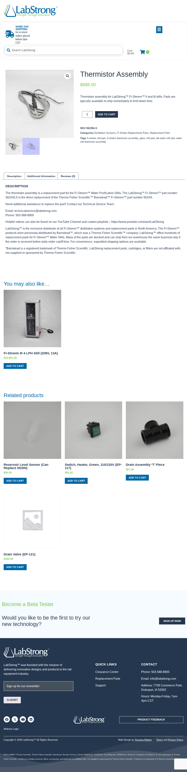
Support (100, 685)
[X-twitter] (15, 719)
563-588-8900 (159, 671)
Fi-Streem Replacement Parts (132, 133)
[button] (98, 29)
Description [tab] (14, 176)
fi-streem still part (96, 138)
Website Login (11, 729)
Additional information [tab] (41, 176)
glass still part (147, 138)
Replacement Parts (160, 133)
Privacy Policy (175, 739)
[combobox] (63, 50)
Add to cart (106, 114)
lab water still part (165, 138)
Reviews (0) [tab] (68, 176)
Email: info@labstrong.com (158, 678)
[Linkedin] (31, 719)
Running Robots (143, 739)
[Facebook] (7, 719)
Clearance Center (106, 671)
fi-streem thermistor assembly (122, 138)
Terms (159, 739)
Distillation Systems (105, 133)
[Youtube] (23, 719)
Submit (12, 700)
